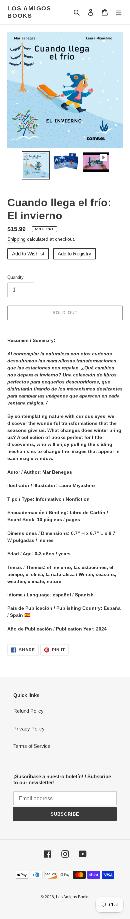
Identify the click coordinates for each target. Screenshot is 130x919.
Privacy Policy (29, 728)
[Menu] (119, 12)
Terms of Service (31, 746)
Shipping (16, 239)
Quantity (15, 277)
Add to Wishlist (28, 253)
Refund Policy (28, 711)
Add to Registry (74, 253)
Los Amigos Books (29, 12)
